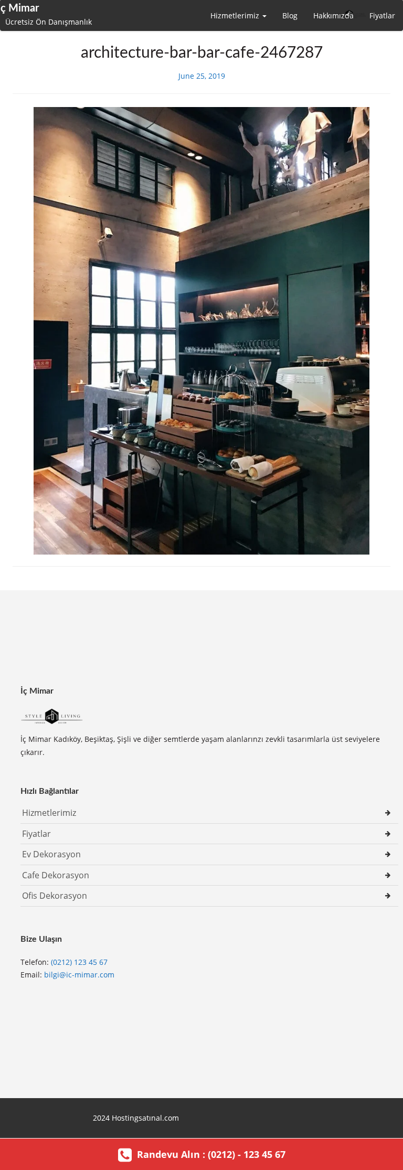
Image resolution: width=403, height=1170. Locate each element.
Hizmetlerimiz (235, 15)
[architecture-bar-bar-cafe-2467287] (201, 330)
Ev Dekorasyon (51, 854)
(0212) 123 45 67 (79, 962)
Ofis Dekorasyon (54, 895)
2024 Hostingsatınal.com (136, 1118)
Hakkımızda (333, 15)
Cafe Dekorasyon (55, 875)
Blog (290, 15)
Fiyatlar (382, 15)
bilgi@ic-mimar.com (79, 975)
